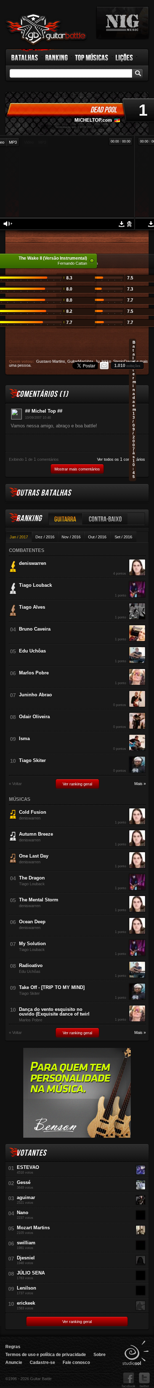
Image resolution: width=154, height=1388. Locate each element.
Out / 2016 (97, 537)
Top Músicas (92, 57)
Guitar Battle (46, 29)
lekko (106, 361)
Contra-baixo (105, 519)
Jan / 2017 (19, 537)
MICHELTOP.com (93, 120)
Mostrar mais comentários (77, 469)
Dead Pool (103, 110)
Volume (8, 223)
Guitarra (65, 519)
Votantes (31, 1153)
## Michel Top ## (43, 411)
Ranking (56, 57)
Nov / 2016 (71, 537)
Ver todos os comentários (121, 459)
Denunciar (129, 224)
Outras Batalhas (43, 493)
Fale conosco (76, 1362)
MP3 (13, 142)
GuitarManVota (80, 361)
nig (122, 22)
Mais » (140, 784)
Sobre (99, 1354)
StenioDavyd (124, 361)
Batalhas (25, 57)
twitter (144, 1386)
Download (151, 224)
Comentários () (42, 394)
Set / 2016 (123, 537)
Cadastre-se (42, 1362)
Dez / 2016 (44, 537)
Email (104, 365)
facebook (128, 1386)
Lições (124, 57)
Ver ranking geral (77, 784)
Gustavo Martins (50, 361)
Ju (97, 361)
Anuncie (13, 1362)
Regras (12, 1346)
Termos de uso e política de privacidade (45, 1354)
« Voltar (15, 784)
